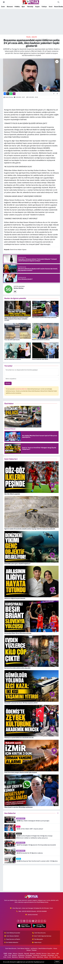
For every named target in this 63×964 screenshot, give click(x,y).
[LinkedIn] (30, 921)
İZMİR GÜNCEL (21, 818)
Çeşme (53, 953)
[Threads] (39, 921)
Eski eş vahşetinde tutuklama (12, 359)
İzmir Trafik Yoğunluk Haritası (42, 936)
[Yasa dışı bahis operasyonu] (17, 331)
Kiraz (56, 955)
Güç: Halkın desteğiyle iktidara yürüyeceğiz (33, 821)
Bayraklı (26, 953)
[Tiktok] (36, 921)
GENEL (18, 858)
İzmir (3, 6)
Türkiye (44, 6)
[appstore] (24, 926)
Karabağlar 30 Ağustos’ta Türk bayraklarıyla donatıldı (36, 845)
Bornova (44, 953)
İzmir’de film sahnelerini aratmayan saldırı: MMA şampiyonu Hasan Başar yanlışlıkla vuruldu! (16, 319)
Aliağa (10, 953)
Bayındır (20, 953)
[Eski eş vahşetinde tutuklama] (17, 350)
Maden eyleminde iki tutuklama (41, 339)
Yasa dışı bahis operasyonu (12, 339)
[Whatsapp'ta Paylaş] (11, 93)
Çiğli (57, 953)
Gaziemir (14, 955)
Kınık (4, 957)
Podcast (34, 950)
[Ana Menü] (4, 2)
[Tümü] (58, 813)
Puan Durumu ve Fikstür (13, 939)
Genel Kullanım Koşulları (45, 948)
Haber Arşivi (37, 942)
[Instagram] (27, 921)
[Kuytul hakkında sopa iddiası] (45, 350)
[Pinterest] (24, 921)
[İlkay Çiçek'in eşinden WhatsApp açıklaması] (45, 308)
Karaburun (36, 955)
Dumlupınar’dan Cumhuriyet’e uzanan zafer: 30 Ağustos (37, 861)
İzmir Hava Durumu (40, 933)
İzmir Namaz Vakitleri (13, 936)
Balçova (15, 953)
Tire (50, 957)
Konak (9, 957)
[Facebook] (18, 921)
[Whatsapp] (42, 921)
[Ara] (58, 2)
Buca (49, 953)
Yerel (50, 6)
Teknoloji (30, 6)
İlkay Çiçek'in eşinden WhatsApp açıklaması (44, 317)
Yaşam (37, 6)
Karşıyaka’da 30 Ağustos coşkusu (30, 853)
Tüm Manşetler (38, 939)
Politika (17, 6)
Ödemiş (34, 957)
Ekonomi (10, 6)
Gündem (19, 833)
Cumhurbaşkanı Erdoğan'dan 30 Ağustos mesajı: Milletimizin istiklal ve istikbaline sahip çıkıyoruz (34, 837)
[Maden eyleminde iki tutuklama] (45, 331)
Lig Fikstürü (34, 948)
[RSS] (44, 921)
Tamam (57, 961)
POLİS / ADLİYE (31, 37)
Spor (23, 6)
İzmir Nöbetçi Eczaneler (13, 933)
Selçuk (46, 957)
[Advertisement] (31, 21)
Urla (58, 957)
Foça (9, 955)
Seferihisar (40, 957)
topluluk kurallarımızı (21, 389)
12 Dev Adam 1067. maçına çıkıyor (30, 829)
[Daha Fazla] (14, 93)
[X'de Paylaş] (7, 93)
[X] (21, 921)
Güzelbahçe (21, 955)
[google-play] (39, 926)
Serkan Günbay (9, 97)
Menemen (21, 957)
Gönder (8, 383)
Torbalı (54, 957)
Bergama (32, 953)
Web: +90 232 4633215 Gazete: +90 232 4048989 (33, 911)
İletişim (28, 950)
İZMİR (5, 953)
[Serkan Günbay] (8, 289)
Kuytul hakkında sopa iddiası (40, 359)
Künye (55, 948)
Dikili (5, 955)
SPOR (18, 826)
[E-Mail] (15, 291)
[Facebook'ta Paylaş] (5, 93)
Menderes (15, 957)
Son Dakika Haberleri (12, 942)
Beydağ (38, 953)
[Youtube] (33, 921)
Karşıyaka (43, 955)
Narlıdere (28, 957)
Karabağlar (29, 955)
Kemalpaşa (50, 955)
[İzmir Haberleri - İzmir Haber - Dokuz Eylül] (31, 2)
